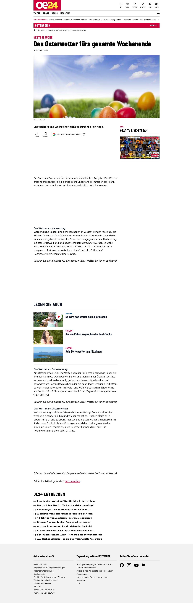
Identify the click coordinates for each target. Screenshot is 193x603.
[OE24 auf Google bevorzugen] (84, 134)
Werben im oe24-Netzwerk (45, 580)
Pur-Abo (37, 586)
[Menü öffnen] (158, 13)
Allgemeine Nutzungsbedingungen (49, 568)
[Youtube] (136, 565)
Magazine (65, 13)
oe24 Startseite (40, 564)
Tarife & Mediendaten (86, 568)
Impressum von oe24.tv (43, 593)
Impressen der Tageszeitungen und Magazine (92, 579)
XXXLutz (104, 20)
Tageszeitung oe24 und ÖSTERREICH (94, 556)
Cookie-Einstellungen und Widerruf (49, 577)
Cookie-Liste (39, 574)
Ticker (36, 13)
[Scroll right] (158, 19)
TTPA (79, 583)
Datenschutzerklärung (43, 571)
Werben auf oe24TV (42, 583)
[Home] (34, 30)
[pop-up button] (151, 154)
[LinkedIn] (144, 565)
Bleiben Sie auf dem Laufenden (134, 556)
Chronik (50, 30)
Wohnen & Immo (80, 20)
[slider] (133, 154)
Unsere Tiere (137, 20)
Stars (55, 13)
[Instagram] (129, 565)
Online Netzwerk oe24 (43, 556)
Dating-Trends (115, 20)
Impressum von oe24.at (43, 590)
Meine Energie (94, 20)
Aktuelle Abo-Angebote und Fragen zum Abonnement (95, 572)
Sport (46, 13)
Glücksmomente (55, 20)
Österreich (42, 25)
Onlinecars (127, 20)
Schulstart (68, 20)
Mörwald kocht (150, 20)
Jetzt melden (72, 481)
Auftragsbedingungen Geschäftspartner (95, 564)
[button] (124, 154)
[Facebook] (122, 565)
